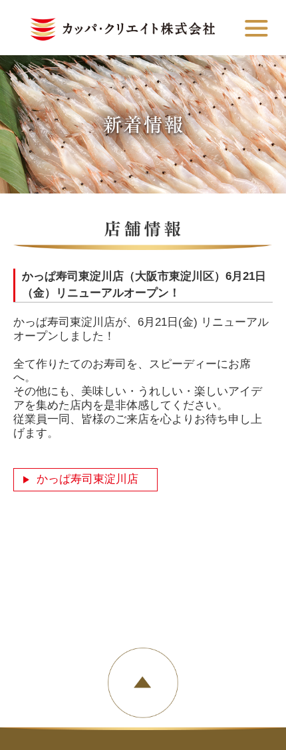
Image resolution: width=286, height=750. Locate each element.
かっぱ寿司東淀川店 (87, 479)
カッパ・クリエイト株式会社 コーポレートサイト (123, 29)
